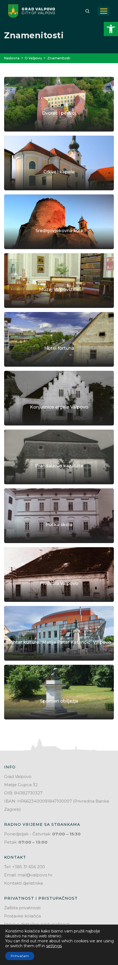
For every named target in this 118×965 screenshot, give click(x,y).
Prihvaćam (20, 956)
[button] (111, 29)
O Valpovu (33, 58)
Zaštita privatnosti (22, 907)
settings (54, 945)
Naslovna (11, 58)
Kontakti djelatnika (23, 883)
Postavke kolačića (22, 916)
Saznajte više (59, 128)
